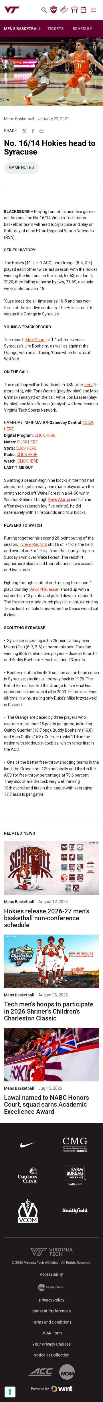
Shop (74, 10)
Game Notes (24, 169)
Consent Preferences (51, 1311)
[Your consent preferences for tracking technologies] (10, 1392)
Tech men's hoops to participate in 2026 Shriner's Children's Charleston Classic (48, 1011)
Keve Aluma (59, 499)
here (88, 384)
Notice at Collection (51, 1355)
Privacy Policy (51, 1300)
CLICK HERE (45, 435)
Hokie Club (53, 10)
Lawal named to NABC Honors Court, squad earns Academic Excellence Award (46, 1104)
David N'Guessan (44, 589)
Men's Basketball (19, 118)
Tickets (64, 10)
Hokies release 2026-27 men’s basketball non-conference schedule (46, 918)
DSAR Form (51, 1333)
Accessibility (51, 1274)
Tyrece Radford (33, 544)
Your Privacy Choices (51, 1344)
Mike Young (36, 339)
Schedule (82, 28)
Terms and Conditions (52, 1322)
